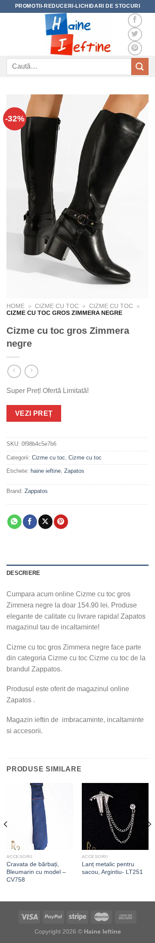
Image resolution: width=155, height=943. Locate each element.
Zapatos (74, 471)
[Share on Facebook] (30, 521)
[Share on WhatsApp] (14, 521)
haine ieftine (46, 471)
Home (15, 306)
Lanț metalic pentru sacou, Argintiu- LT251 (112, 868)
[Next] (149, 841)
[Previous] (6, 841)
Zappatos (36, 491)
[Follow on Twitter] (135, 34)
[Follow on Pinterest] (135, 48)
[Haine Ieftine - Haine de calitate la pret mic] (77, 34)
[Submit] (140, 66)
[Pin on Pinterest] (61, 521)
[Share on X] (45, 521)
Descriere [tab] (23, 573)
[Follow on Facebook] (135, 20)
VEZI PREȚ (34, 413)
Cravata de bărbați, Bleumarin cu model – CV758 (36, 872)
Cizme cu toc (57, 306)
